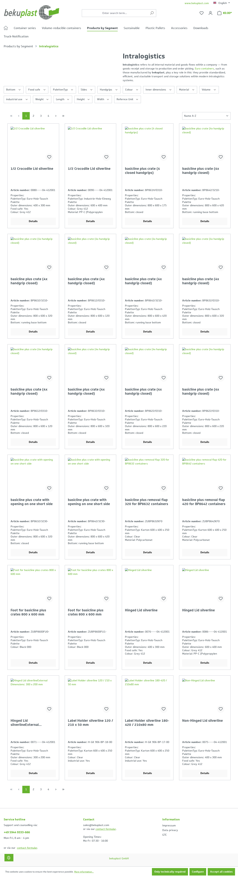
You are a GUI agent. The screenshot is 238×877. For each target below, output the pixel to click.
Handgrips (106, 90)
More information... (84, 871)
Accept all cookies (221, 872)
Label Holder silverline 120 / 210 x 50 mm (90, 723)
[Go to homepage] (32, 12)
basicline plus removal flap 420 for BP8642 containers (203, 502)
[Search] (151, 13)
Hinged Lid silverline (141, 610)
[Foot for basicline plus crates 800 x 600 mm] (33, 586)
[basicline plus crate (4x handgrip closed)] (205, 145)
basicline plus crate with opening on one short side (32, 502)
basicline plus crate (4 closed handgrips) (142, 171)
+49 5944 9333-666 (17, 832)
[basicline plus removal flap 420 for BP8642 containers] (205, 476)
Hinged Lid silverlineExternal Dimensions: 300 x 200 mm (32, 723)
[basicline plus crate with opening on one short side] (33, 476)
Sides (84, 90)
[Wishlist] (201, 13)
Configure (198, 872)
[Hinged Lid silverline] (147, 586)
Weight (39, 99)
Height (81, 99)
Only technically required (170, 872)
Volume (206, 90)
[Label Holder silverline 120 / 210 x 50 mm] (90, 697)
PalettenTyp (60, 90)
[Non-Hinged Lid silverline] (205, 697)
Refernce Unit (125, 99)
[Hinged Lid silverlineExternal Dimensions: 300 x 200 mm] (33, 697)
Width (101, 99)
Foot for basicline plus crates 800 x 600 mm (28, 612)
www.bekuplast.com (197, 3)
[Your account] (210, 13)
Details (33, 221)
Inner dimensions (156, 90)
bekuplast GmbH (119, 858)
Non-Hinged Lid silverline (202, 721)
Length (60, 99)
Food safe (34, 90)
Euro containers (204, 69)
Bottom (11, 90)
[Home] (9, 28)
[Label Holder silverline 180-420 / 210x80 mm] (147, 697)
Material (184, 90)
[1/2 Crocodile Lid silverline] (33, 145)
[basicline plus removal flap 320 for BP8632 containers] (147, 476)
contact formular (27, 848)
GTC (164, 835)
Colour (129, 90)
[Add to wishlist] (49, 157)
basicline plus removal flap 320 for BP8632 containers (146, 502)
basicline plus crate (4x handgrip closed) (200, 171)
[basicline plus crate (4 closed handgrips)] (147, 145)
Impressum (169, 825)
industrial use (14, 99)
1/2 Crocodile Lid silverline (32, 169)
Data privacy (170, 830)
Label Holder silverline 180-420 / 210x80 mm (147, 723)
